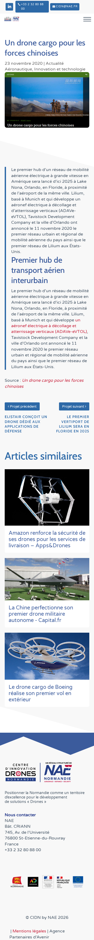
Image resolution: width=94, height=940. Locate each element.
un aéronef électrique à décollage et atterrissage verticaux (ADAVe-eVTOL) (49, 326)
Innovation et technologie (59, 69)
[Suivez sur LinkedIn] (9, 6)
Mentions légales (30, 931)
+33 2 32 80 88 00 (32, 6)
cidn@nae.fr (67, 6)
